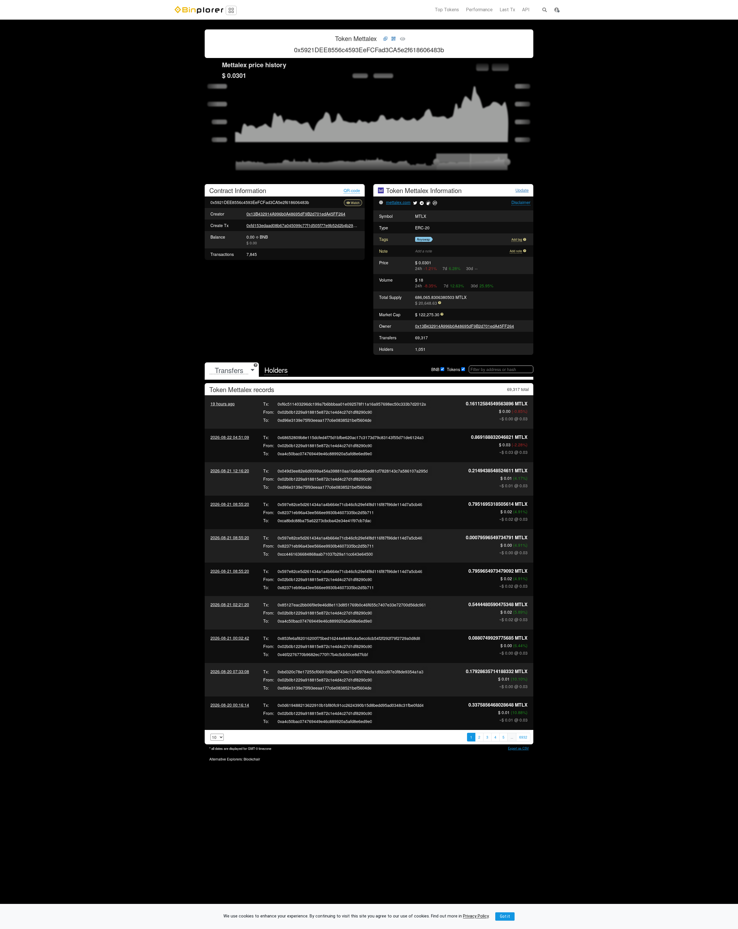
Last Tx (507, 10)
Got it (505, 916)
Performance (479, 10)
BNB (435, 369)
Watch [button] (355, 203)
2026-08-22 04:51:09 (229, 437)
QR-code (352, 190)
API (526, 10)
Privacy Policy (476, 916)
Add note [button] (516, 251)
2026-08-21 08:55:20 (229, 504)
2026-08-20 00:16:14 (229, 705)
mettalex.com (398, 202)
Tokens (453, 369)
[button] (557, 9)
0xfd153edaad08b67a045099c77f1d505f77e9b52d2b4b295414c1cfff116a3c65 (318, 225)
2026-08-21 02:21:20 (229, 604)
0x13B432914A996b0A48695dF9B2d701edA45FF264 (295, 214)
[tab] (232, 370)
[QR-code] (393, 39)
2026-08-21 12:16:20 (229, 470)
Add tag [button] (516, 239)
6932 (523, 737)
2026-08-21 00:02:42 (229, 638)
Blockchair (252, 758)
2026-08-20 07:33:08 (229, 671)
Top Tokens (447, 10)
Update (522, 190)
